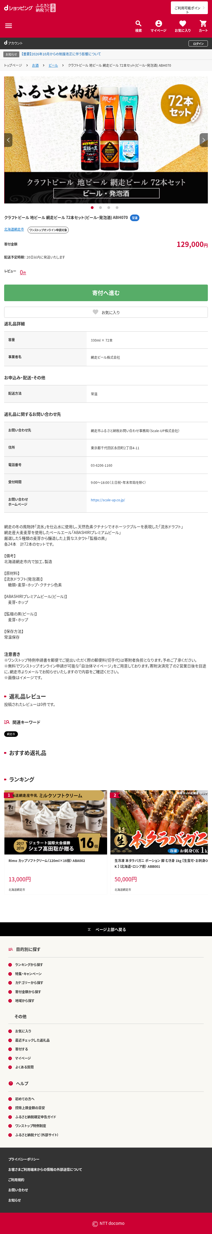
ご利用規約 (16, 1179)
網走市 (11, 734)
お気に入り (182, 30)
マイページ (158, 30)
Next (204, 140)
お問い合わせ (18, 1189)
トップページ (13, 65)
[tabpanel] (106, 139)
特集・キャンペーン (28, 973)
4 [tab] (117, 207)
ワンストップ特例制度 (30, 1125)
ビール (53, 65)
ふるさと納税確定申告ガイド (35, 1116)
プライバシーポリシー (23, 1159)
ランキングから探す (29, 964)
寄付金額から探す (28, 991)
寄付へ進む (106, 293)
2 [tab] (101, 207)
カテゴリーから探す (29, 982)
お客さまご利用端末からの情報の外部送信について (45, 1169)
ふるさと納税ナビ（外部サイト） (37, 1134)
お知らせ (14, 1200)
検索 (138, 30)
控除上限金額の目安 (30, 1107)
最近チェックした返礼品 (32, 1040)
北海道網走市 (14, 229)
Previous (8, 140)
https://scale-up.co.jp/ (108, 499)
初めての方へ (25, 1098)
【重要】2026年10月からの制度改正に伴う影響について (61, 53)
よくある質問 (24, 1067)
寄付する (21, 1049)
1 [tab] (93, 207)
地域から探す (25, 1000)
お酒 (35, 65)
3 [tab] (109, 207)
